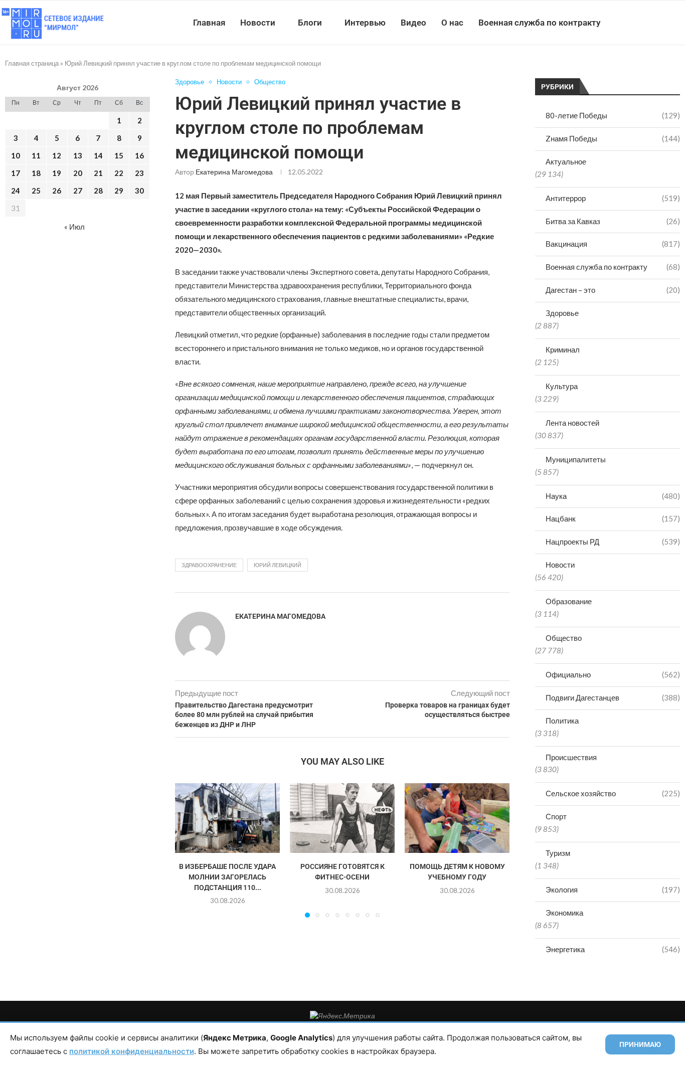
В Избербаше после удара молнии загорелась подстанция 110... (227, 876)
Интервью (365, 23)
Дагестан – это (613, 289)
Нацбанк (613, 518)
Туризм (558, 852)
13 (77, 155)
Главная (209, 23)
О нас (452, 23)
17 (15, 172)
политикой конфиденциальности (131, 1051)
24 (15, 190)
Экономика (564, 912)
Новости (257, 23)
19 (56, 172)
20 (77, 172)
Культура (562, 386)
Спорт (556, 816)
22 (118, 172)
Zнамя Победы (613, 138)
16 (139, 155)
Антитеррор (613, 198)
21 (98, 172)
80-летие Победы (613, 115)
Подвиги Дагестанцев (613, 697)
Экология (613, 889)
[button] (188, 849)
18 (36, 172)
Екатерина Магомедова (234, 171)
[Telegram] (654, 23)
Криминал (563, 349)
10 (15, 155)
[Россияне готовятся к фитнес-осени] (342, 818)
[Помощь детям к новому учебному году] (457, 818)
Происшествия (571, 757)
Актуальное (566, 161)
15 (118, 155)
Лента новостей (572, 422)
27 (77, 190)
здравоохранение (209, 565)
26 (56, 190)
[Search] (680, 23)
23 (139, 172)
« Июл (74, 226)
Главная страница (32, 63)
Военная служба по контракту (539, 23)
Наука (613, 495)
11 (36, 155)
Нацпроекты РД (613, 541)
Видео (413, 23)
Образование (569, 601)
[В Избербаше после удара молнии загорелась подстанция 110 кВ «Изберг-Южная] (227, 818)
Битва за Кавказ (613, 221)
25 (36, 190)
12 (56, 155)
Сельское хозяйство (613, 793)
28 (98, 190)
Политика (562, 720)
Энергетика (613, 949)
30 (139, 190)
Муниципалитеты (576, 459)
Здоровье (562, 312)
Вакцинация (613, 243)
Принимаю (640, 1044)
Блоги (310, 23)
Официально (613, 674)
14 (98, 155)
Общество (564, 637)
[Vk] (643, 23)
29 (118, 190)
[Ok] (664, 23)
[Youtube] (633, 23)
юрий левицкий (277, 565)
